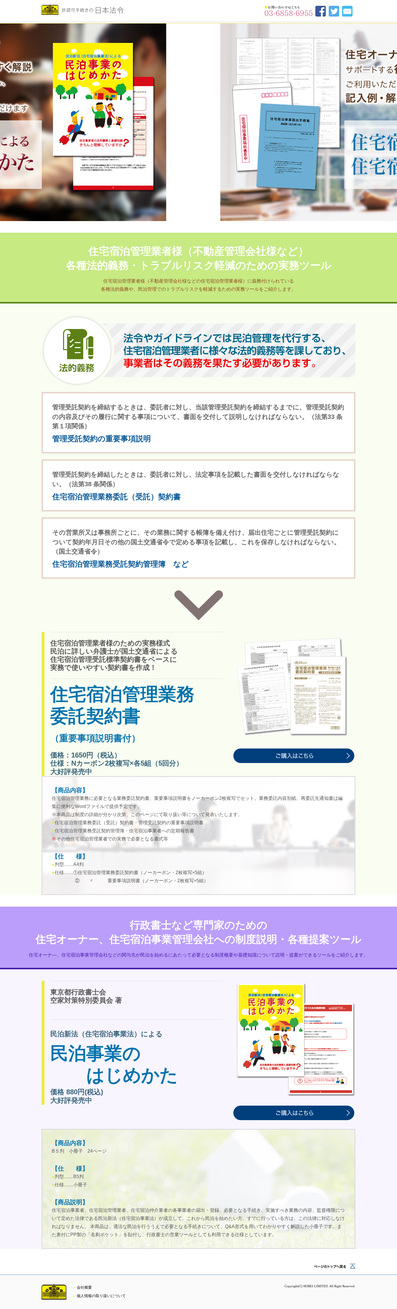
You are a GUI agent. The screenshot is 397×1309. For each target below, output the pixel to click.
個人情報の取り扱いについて (101, 1296)
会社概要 (84, 1288)
